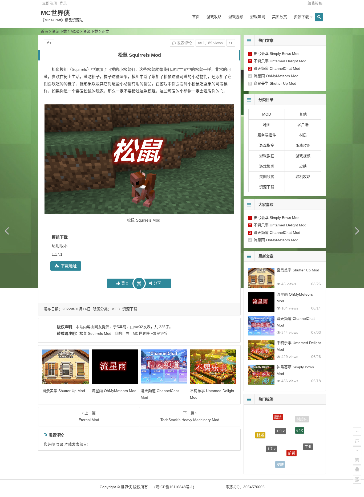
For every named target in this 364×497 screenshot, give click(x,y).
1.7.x (271, 441)
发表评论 (184, 43)
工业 (308, 443)
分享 (157, 283)
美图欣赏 (279, 17)
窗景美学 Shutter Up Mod (63, 391)
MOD (75, 31)
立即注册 (49, 3)
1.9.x (280, 423)
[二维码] (357, 479)
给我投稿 (315, 3)
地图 (266, 125)
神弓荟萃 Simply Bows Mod (277, 53)
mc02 (138, 327)
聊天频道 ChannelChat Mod (277, 68)
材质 (303, 135)
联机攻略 (303, 176)
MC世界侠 (55, 13)
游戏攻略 (214, 17)
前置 (291, 445)
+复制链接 (159, 333)
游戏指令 (266, 145)
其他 (303, 114)
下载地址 (69, 266)
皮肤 (303, 166)
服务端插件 (266, 135)
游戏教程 (266, 156)
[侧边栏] (231, 43)
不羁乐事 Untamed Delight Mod (280, 61)
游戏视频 (235, 17)
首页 (196, 17)
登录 (63, 3)
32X (299, 460)
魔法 (278, 414)
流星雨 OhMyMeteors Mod (114, 391)
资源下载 (301, 17)
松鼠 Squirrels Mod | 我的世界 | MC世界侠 (114, 333)
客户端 (303, 125)
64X (299, 424)
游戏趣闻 (257, 17)
